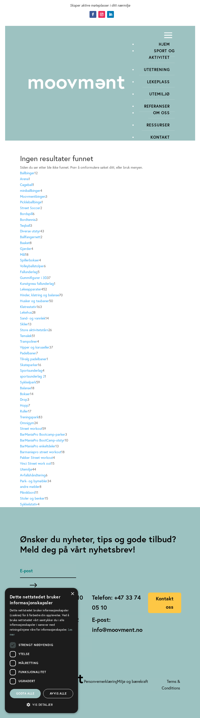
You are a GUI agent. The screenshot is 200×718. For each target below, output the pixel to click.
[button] (41, 704)
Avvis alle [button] (58, 693)
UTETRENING (157, 69)
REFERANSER (157, 106)
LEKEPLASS (158, 81)
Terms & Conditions (171, 684)
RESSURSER (158, 124)
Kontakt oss (164, 602)
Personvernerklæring (101, 681)
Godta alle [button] (25, 693)
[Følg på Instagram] (101, 14)
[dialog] (41, 650)
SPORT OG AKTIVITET (162, 54)
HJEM (164, 44)
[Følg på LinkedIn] (110, 14)
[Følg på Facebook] (93, 14)
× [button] (72, 593)
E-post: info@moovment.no (117, 625)
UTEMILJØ (159, 93)
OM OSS (161, 112)
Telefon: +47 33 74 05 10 (116, 602)
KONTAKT (160, 137)
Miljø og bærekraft (132, 681)
